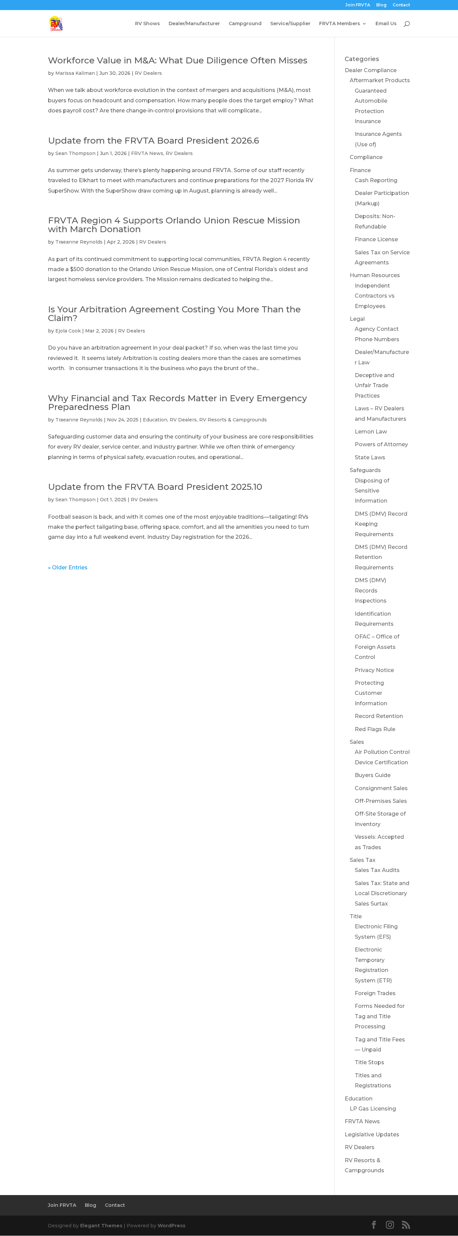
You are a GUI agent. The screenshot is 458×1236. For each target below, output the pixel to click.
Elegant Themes (101, 1226)
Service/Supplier (290, 24)
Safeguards (365, 470)
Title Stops (369, 1062)
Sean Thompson (75, 153)
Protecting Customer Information (371, 693)
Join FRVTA (357, 5)
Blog (381, 5)
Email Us (386, 24)
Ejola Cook (68, 331)
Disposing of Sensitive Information (372, 490)
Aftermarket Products (380, 80)
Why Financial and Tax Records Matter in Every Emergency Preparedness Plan (177, 402)
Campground (245, 24)
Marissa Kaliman (75, 73)
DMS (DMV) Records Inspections (371, 590)
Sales (357, 742)
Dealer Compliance (371, 70)
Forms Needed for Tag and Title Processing (380, 1016)
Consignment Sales (381, 788)
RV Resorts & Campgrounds (233, 420)
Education (155, 420)
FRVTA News (147, 153)
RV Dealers (148, 73)
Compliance (366, 157)
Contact (401, 5)
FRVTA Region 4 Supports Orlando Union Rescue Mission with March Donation (174, 225)
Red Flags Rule (375, 729)
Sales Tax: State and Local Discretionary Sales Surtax (382, 893)
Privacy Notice (374, 670)
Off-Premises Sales (381, 801)
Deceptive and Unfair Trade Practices (374, 385)
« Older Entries (68, 567)
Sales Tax (363, 860)
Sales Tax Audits (377, 870)
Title (356, 916)
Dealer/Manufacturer (194, 24)
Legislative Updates (372, 1134)
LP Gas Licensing (373, 1108)
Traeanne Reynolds (79, 242)
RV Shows (147, 24)
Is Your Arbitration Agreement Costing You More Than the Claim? (174, 313)
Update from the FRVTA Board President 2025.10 (155, 486)
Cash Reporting (376, 180)
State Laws (370, 457)
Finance (360, 170)
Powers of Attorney (381, 444)
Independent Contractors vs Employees (375, 295)
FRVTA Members (339, 24)
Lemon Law (371, 431)
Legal (357, 319)
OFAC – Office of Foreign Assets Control (377, 646)
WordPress (171, 1226)
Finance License (376, 239)
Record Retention (379, 716)
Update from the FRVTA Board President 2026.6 (153, 140)
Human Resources (375, 275)
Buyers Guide (373, 775)
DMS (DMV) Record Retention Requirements (381, 557)
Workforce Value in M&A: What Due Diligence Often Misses (177, 60)
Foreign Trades (375, 993)
